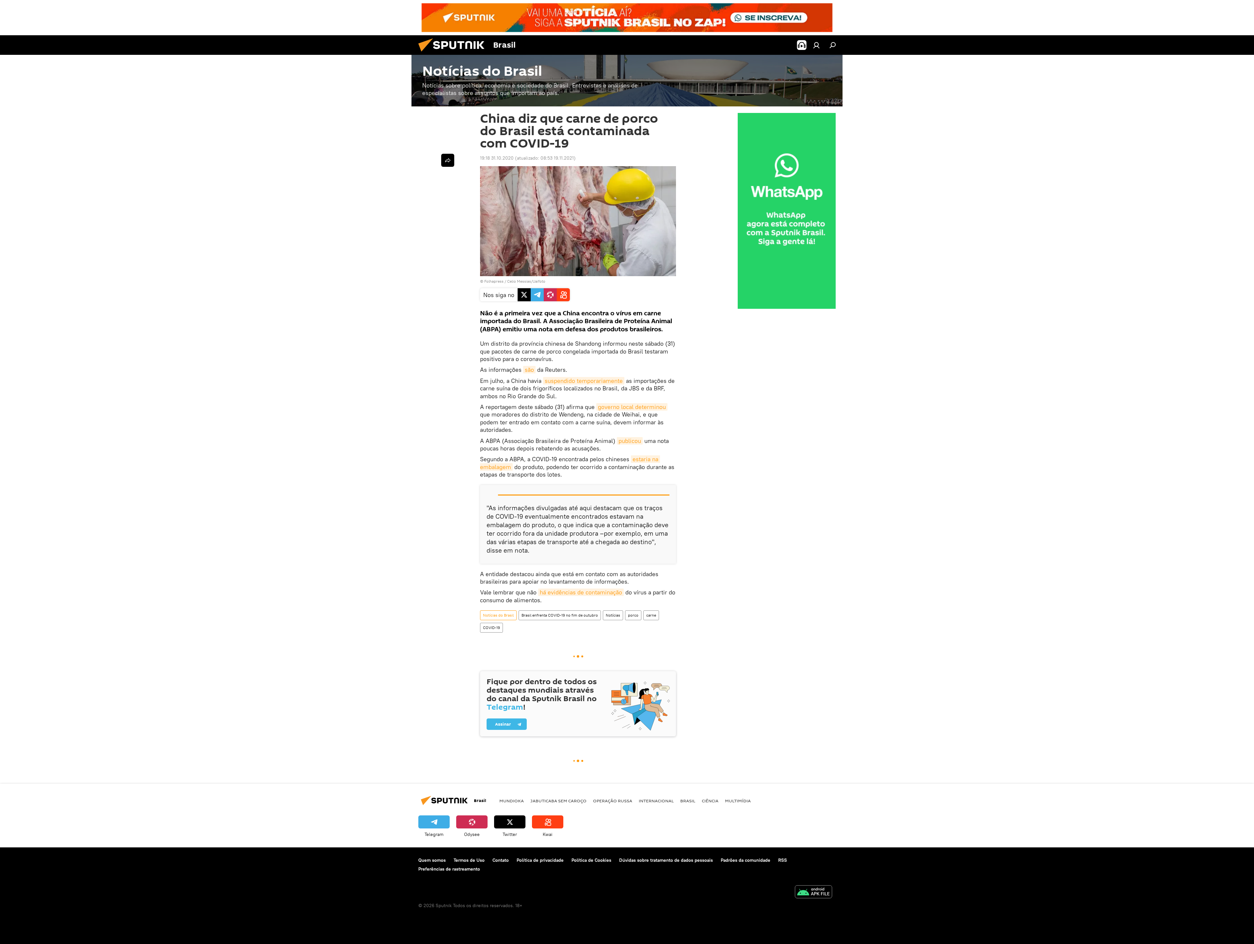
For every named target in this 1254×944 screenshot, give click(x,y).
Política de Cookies (591, 860)
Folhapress (494, 281)
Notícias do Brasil (498, 615)
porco (633, 615)
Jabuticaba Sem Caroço (558, 801)
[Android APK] (813, 892)
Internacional (656, 801)
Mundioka (511, 801)
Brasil (687, 801)
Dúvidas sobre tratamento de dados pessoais (666, 860)
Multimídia (738, 801)
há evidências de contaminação (581, 592)
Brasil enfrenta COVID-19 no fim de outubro (560, 615)
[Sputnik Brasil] (454, 53)
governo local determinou (632, 407)
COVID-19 (491, 627)
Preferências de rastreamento (449, 869)
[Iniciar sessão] (816, 45)
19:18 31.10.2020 (497, 158)
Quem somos (432, 860)
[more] (447, 160)
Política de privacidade (540, 860)
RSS (782, 860)
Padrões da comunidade (745, 860)
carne (651, 615)
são (529, 369)
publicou (630, 441)
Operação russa (612, 801)
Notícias (613, 615)
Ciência (710, 801)
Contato (500, 860)
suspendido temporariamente (584, 381)
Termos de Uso (469, 860)
